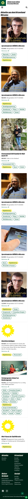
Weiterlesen (4, 51)
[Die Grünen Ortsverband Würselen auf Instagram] (7, 491)
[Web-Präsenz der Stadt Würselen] (8, 426)
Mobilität (22, 109)
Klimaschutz (6, 393)
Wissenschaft (17, 355)
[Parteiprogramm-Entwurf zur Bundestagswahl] (14, 368)
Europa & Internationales (9, 407)
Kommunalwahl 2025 (8, 164)
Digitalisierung (7, 60)
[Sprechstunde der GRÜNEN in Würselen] (14, 29)
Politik (4, 390)
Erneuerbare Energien (19, 312)
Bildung (5, 402)
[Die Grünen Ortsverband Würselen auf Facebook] (3, 491)
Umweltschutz (6, 109)
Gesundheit (6, 410)
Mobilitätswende (7, 112)
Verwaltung (6, 396)
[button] (2, 7)
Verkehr (22, 167)
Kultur (4, 413)
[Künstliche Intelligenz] (8, 331)
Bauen (15, 109)
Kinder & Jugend (16, 410)
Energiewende (6, 312)
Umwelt (14, 54)
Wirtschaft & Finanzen (9, 265)
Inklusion (5, 399)
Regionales (6, 54)
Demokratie (13, 402)
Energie (16, 309)
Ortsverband (18, 455)
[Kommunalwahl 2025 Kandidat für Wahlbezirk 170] (14, 134)
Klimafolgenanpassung (9, 57)
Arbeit (12, 399)
